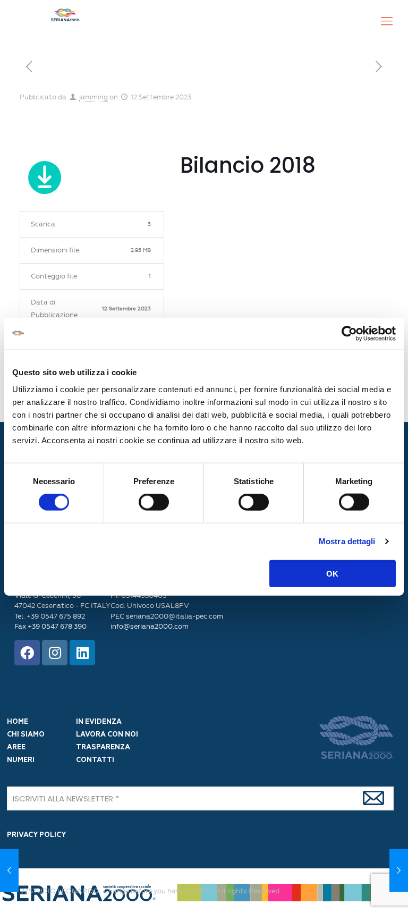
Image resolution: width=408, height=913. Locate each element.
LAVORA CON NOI (107, 734)
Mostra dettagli (347, 541)
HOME (17, 721)
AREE (16, 747)
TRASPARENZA (103, 747)
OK (332, 573)
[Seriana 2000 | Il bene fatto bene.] (65, 21)
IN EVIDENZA (99, 721)
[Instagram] (54, 652)
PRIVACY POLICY (36, 835)
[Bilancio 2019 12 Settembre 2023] (398, 870)
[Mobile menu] (387, 21)
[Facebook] (27, 652)
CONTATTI (95, 760)
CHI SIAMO (26, 734)
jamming (93, 97)
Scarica (45, 179)
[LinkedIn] (82, 652)
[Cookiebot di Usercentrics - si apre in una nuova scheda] (349, 334)
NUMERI (21, 760)
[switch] (154, 502)
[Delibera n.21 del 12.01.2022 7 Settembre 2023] (9, 870)
